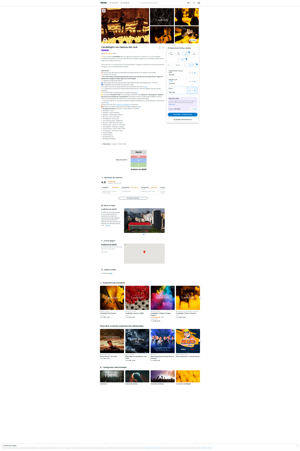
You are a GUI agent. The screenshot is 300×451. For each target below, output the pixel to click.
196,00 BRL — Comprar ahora (182, 114)
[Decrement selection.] (189, 73)
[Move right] (200, 297)
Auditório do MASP (109, 244)
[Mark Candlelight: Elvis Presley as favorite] (122, 287)
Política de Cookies (207, 448)
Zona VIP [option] (191, 65)
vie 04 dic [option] (194, 53)
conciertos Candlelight (122, 104)
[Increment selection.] (194, 73)
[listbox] (183, 53)
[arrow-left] (168, 53)
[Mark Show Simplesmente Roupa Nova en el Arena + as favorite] (173, 331)
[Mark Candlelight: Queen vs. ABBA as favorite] (147, 287)
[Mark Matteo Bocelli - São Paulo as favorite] (122, 331)
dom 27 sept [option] (171, 53)
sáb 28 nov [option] (186, 53)
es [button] (190, 3)
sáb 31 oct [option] (178, 53)
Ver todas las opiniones (133, 198)
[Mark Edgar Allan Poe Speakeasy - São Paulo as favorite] (147, 331)
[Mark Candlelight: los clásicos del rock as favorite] (163, 47)
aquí (145, 86)
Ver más (107, 225)
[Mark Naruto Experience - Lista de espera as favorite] (198, 331)
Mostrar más (172, 104)
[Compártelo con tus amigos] (159, 47)
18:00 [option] (182, 59)
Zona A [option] (178, 65)
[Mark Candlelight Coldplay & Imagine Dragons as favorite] (173, 287)
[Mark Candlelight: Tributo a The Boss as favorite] (198, 287)
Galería (194, 40)
